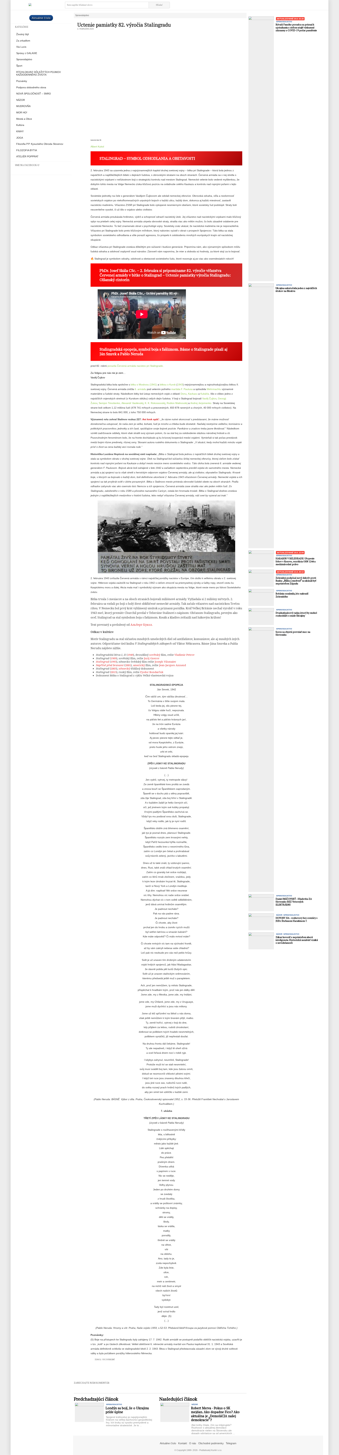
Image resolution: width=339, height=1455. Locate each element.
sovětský (154, 654)
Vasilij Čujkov (98, 377)
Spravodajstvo (24, 59)
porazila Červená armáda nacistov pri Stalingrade (135, 365)
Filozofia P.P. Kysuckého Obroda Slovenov (39, 144)
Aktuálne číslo (41, 17)
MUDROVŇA (23, 106)
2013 (113, 672)
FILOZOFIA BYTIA (26, 150)
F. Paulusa (187, 389)
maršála (176, 389)
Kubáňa (204, 393)
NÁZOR (20, 100)
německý (124, 668)
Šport (19, 65)
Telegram (231, 1443)
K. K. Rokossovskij (155, 403)
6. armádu (140, 389)
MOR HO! (21, 112)
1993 (113, 661)
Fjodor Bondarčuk (151, 672)
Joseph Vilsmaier (165, 661)
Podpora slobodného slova (31, 87)
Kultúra (20, 125)
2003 (113, 668)
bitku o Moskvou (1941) (144, 384)
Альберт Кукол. (141, 625)
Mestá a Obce (24, 119)
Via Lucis (21, 47)
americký (139, 665)
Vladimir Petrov (184, 654)
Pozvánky (21, 81)
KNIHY (20, 131)
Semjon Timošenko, (110, 403)
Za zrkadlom (23, 40)
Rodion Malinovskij (177, 403)
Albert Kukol (97, 146)
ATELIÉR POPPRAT (27, 156)
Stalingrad (102, 661)
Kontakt (182, 1443)
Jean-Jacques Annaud (172, 665)
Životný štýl (22, 34)
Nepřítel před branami (110, 665)
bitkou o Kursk (168, 384)
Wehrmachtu (214, 389)
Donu (184, 393)
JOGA (19, 137)
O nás (192, 1443)
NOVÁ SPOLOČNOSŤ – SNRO (33, 93)
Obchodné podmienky (211, 1443)
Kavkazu (193, 393)
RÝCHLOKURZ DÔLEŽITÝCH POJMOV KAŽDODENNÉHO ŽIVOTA (38, 73)
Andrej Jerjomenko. (201, 403)
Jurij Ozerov (151, 658)
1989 (113, 658)
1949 (130, 654)
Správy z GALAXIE (26, 53)
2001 (128, 665)
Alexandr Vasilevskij (132, 403)
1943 (180, 384)
